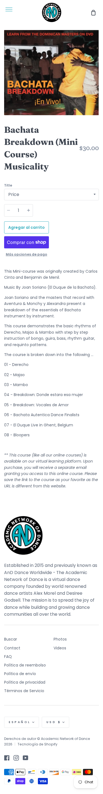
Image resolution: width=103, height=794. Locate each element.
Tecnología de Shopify (37, 744)
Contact (12, 648)
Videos (60, 648)
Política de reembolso (25, 665)
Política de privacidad (24, 682)
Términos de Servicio (24, 691)
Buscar (10, 639)
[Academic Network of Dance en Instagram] (16, 758)
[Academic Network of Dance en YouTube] (25, 758)
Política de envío (20, 673)
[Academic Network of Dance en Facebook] (7, 758)
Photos (60, 639)
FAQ (8, 656)
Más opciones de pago (26, 254)
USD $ (53, 722)
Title (8, 185)
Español (20, 722)
